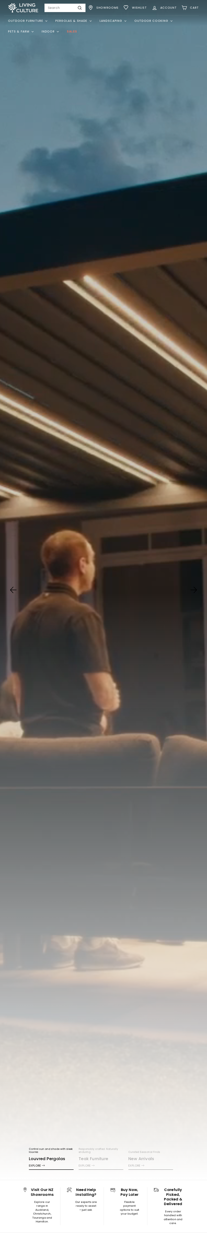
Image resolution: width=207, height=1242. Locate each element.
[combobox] (65, 8)
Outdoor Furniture (26, 21)
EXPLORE (35, 1165)
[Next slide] (193, 590)
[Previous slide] (13, 590)
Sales (72, 31)
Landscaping (111, 21)
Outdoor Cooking (151, 21)
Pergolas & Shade (72, 21)
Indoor (49, 31)
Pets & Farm (19, 31)
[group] (103, 590)
